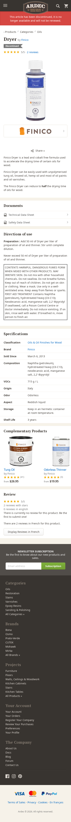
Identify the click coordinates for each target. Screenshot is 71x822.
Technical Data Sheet (21, 215)
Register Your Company (19, 720)
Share (39, 150)
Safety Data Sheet (19, 222)
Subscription (53, 566)
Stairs (8, 687)
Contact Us (12, 765)
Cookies (43, 802)
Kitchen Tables (14, 691)
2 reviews (32, 52)
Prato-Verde (12, 638)
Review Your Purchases (19, 724)
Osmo (9, 634)
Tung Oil (9, 469)
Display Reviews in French (24, 531)
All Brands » (12, 655)
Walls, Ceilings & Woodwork (22, 679)
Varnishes (11, 601)
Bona (8, 630)
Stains (9, 597)
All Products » (13, 696)
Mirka (8, 650)
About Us (11, 748)
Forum (9, 761)
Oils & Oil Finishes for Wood (45, 342)
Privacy (31, 802)
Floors (9, 675)
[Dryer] (35, 90)
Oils (7, 589)
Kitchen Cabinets (15, 683)
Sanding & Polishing (17, 610)
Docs (8, 752)
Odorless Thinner (55, 469)
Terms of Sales (16, 802)
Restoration (12, 593)
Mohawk (10, 646)
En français (56, 802)
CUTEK (9, 642)
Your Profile (12, 732)
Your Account (13, 711)
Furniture (11, 671)
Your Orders (12, 716)
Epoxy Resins (13, 605)
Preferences (12, 728)
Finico (24, 40)
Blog (8, 756)
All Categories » (14, 614)
